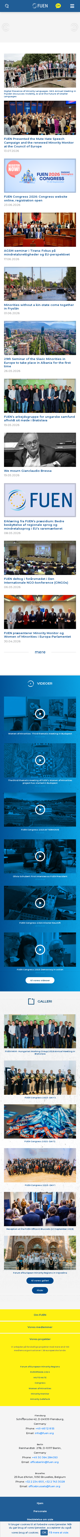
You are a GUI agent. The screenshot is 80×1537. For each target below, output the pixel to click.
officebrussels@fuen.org (44, 1486)
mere (40, 652)
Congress (40, 1383)
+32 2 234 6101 (34, 1481)
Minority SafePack (40, 1399)
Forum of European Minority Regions (40, 1366)
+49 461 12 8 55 (45, 1428)
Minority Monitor (40, 1393)
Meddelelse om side (40, 1519)
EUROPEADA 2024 (40, 1372)
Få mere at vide (58, 1532)
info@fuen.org (44, 1433)
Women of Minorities (40, 1388)
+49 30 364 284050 (45, 1457)
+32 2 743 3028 (55, 1481)
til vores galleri (40, 1280)
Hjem (40, 1503)
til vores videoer (40, 980)
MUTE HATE (40, 1377)
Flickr (40, 1290)
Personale (40, 1511)
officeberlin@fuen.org (44, 1462)
